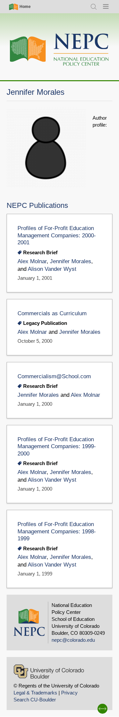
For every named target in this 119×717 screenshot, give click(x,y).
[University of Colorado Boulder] (49, 671)
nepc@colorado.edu (73, 640)
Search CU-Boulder (35, 699)
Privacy (69, 692)
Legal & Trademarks (35, 692)
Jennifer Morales (70, 261)
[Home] (59, 49)
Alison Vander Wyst (52, 269)
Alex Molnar (32, 261)
